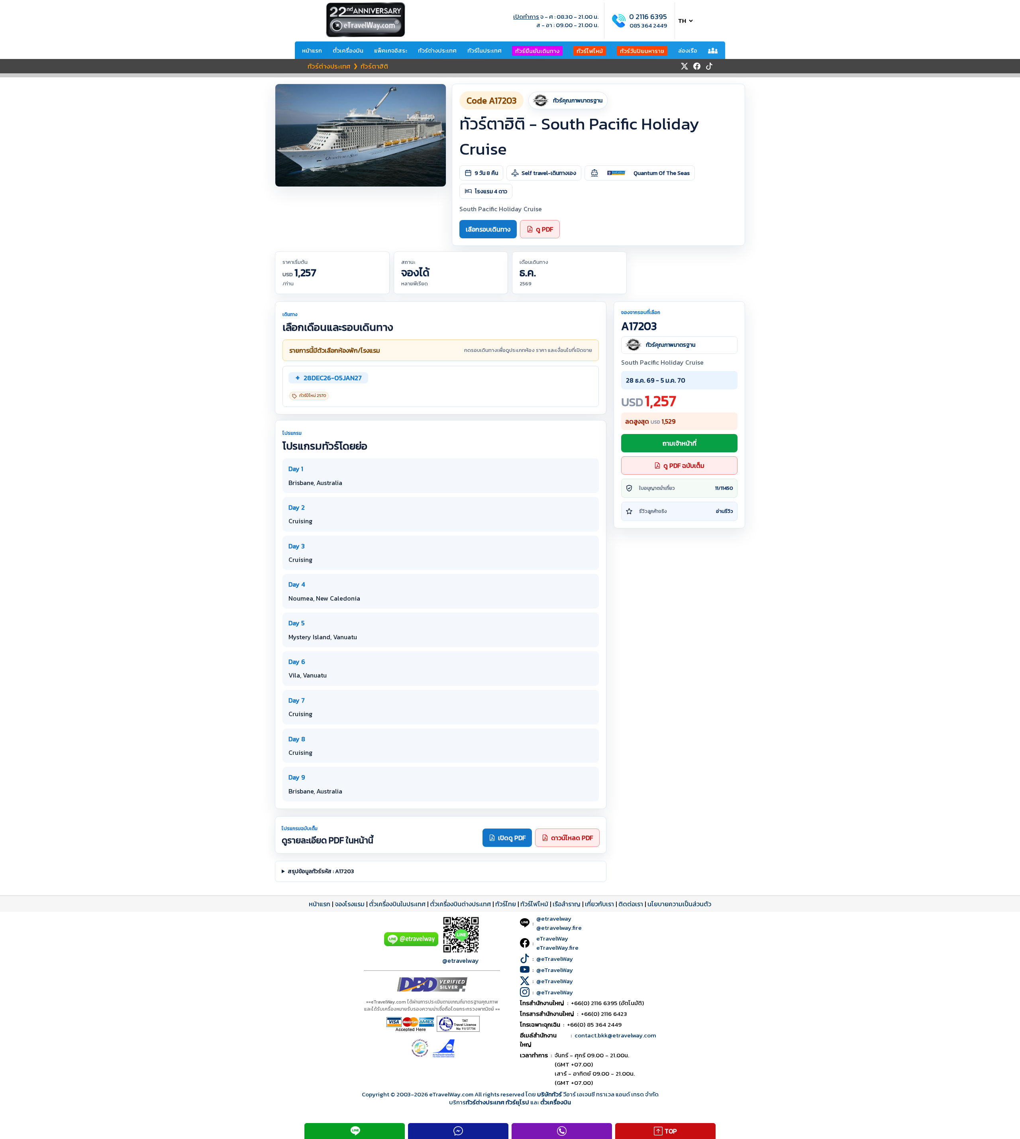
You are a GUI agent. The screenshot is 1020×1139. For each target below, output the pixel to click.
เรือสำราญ (567, 904)
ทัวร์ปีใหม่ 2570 (312, 396)
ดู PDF (544, 229)
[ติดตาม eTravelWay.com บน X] (684, 66)
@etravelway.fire (559, 927)
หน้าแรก (312, 50)
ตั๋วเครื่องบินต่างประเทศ (460, 904)
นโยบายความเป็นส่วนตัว (679, 904)
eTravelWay (552, 938)
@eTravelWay (554, 958)
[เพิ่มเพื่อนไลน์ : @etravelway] (411, 944)
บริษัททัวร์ (550, 1094)
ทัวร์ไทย (505, 904)
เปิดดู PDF (512, 837)
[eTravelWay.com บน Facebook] (696, 66)
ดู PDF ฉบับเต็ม (683, 465)
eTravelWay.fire (557, 947)
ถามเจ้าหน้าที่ (679, 443)
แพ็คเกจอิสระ (390, 50)
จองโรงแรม (350, 904)
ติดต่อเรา (630, 904)
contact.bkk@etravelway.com (615, 1035)
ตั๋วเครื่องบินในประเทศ (397, 904)
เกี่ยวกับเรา (599, 904)
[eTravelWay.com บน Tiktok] (709, 66)
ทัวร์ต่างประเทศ (437, 50)
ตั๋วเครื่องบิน (348, 50)
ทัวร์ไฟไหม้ (590, 50)
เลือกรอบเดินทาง (488, 229)
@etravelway (460, 960)
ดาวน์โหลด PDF (572, 837)
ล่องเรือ (687, 50)
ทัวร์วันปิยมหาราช (642, 50)
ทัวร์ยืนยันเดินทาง (537, 50)
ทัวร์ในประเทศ (484, 50)
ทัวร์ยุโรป (517, 1102)
